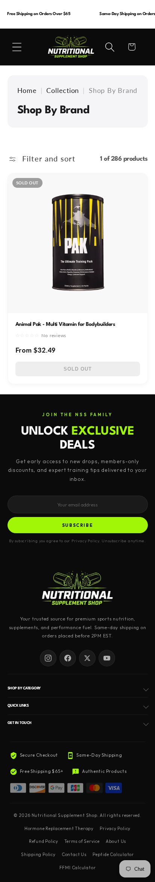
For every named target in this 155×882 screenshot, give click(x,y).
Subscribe (77, 525)
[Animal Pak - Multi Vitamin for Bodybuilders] (77, 243)
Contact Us (74, 854)
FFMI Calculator (77, 867)
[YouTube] (107, 658)
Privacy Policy (115, 828)
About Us (116, 841)
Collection (62, 90)
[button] (17, 47)
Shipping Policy (38, 854)
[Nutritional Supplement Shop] (77, 589)
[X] (87, 658)
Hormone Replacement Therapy (59, 828)
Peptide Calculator (113, 854)
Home (27, 90)
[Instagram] (48, 658)
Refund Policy (43, 841)
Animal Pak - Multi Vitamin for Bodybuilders (65, 324)
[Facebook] (67, 658)
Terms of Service (81, 841)
